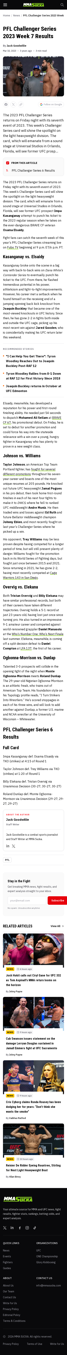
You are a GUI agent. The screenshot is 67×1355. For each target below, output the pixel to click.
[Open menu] (5, 5)
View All (55, 926)
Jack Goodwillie (16, 45)
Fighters (8, 1262)
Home (6, 15)
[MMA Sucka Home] (33, 5)
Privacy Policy (11, 1309)
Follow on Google (53, 104)
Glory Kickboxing (46, 1262)
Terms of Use (34, 1344)
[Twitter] (13, 846)
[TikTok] (34, 1228)
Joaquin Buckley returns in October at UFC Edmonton (33, 388)
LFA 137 (26, 648)
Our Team (8, 1291)
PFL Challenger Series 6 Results (30, 170)
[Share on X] (13, 104)
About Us (8, 1285)
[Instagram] (27, 1228)
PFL (7, 860)
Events (7, 1256)
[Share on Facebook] (6, 104)
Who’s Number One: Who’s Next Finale (37, 634)
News (16, 15)
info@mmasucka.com (48, 1285)
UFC (38, 1250)
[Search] (62, 5)
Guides (7, 1268)
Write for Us (10, 1303)
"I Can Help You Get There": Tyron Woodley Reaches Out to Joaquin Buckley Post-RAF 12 (30, 361)
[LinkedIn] (8, 846)
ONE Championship (47, 1256)
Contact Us (9, 1297)
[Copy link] (21, 104)
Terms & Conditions (14, 1321)
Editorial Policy (11, 1315)
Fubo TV (12, 247)
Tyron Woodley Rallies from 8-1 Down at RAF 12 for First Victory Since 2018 (33, 376)
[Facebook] (20, 1228)
